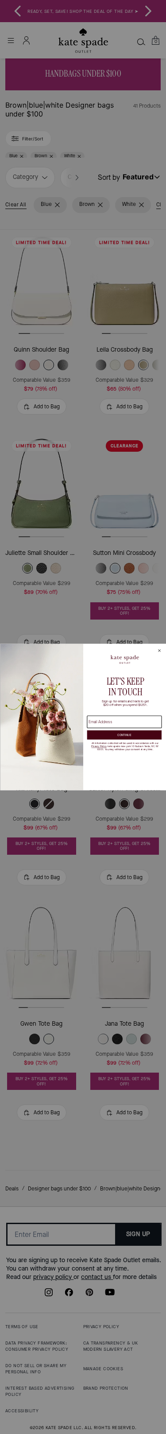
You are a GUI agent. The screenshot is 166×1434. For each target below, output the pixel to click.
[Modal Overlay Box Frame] (83, 717)
